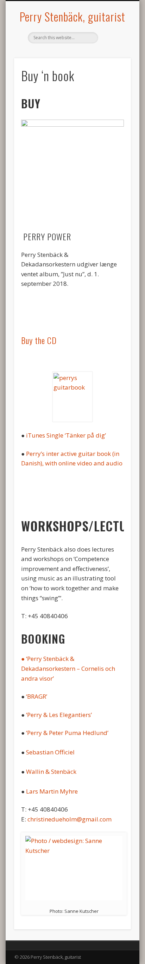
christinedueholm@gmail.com (69, 819)
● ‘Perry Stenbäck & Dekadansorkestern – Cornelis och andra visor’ (68, 668)
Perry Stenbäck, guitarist (72, 16)
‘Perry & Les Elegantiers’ (59, 715)
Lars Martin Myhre (52, 791)
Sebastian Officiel (50, 752)
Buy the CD (39, 340)
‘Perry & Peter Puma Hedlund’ (67, 733)
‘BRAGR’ (36, 696)
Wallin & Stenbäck (51, 771)
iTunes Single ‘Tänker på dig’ (66, 435)
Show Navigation (114, 63)
